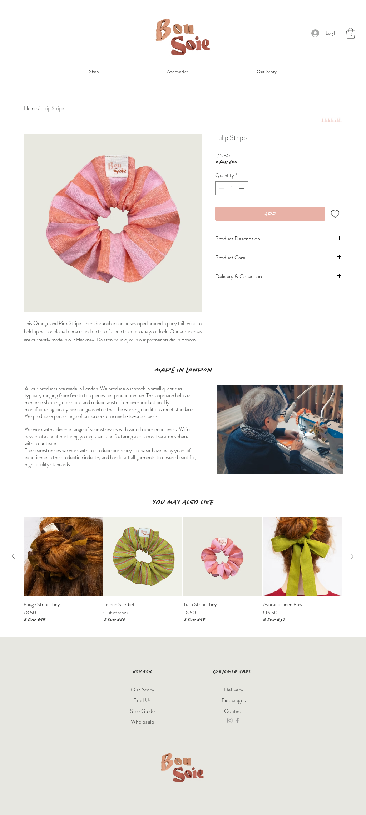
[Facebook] (237, 720)
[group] (183, 569)
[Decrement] (221, 188)
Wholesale (142, 722)
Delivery (234, 690)
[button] (178, 72)
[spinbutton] (232, 188)
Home (30, 108)
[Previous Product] (13, 556)
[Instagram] (229, 720)
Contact (233, 711)
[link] (350, 33)
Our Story (143, 690)
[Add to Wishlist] (335, 214)
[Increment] (242, 188)
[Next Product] (352, 556)
